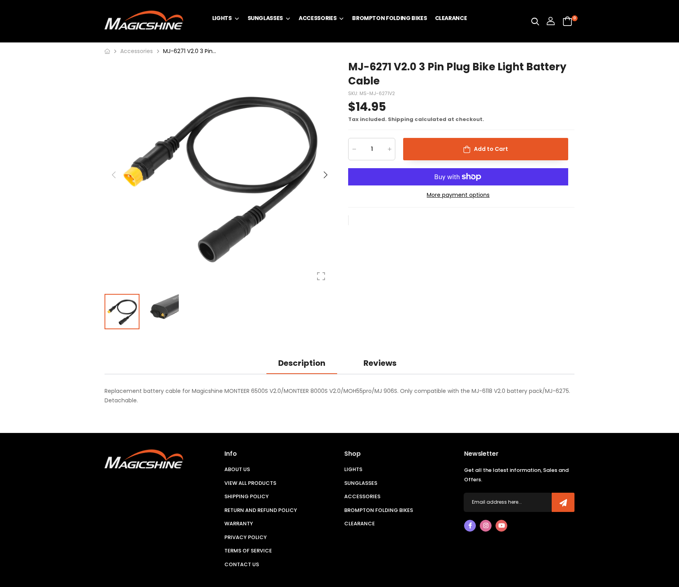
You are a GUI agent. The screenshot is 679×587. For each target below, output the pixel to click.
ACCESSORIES (362, 496)
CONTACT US (241, 564)
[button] (325, 175)
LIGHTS (353, 469)
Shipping (400, 119)
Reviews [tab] (379, 363)
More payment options (458, 195)
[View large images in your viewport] (321, 276)
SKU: (354, 93)
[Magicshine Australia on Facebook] (470, 526)
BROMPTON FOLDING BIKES (378, 510)
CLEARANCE (359, 523)
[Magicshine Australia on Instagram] (486, 526)
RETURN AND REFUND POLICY (260, 510)
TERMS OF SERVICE (248, 550)
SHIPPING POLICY (246, 496)
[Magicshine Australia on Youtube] (501, 526)
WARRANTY (238, 523)
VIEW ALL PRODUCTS (250, 483)
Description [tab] (301, 363)
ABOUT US (237, 469)
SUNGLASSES (360, 483)
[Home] (107, 51)
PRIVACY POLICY (245, 537)
